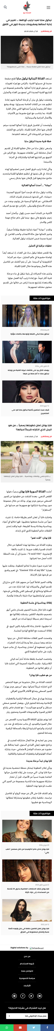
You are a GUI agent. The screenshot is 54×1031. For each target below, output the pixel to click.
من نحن (27, 956)
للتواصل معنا (27, 971)
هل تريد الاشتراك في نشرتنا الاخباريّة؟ (27, 1008)
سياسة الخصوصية (27, 978)
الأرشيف (27, 985)
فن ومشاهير (46, 31)
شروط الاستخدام (27, 963)
